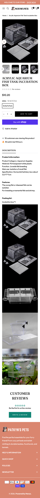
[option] (20, 41)
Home (4, 15)
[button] (7, 89)
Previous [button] (4, 42)
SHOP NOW (31, 2)
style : (9, 101)
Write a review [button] (19, 415)
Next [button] (36, 42)
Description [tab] (9, 150)
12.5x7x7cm (7, 106)
